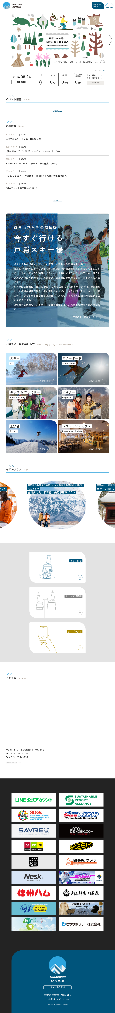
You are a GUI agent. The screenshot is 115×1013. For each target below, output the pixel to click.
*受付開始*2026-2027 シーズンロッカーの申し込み (33, 151)
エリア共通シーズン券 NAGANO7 (25, 139)
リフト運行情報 (93, 78)
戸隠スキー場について (84, 317)
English (95, 83)
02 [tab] (100, 71)
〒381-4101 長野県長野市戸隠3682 (25, 750)
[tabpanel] (57, 39)
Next (111, 44)
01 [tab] (95, 71)
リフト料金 (91, 75)
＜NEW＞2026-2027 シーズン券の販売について (76, 62)
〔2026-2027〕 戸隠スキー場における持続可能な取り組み (36, 176)
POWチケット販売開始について (22, 188)
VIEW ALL (57, 111)
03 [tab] (104, 71)
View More (11, 762)
